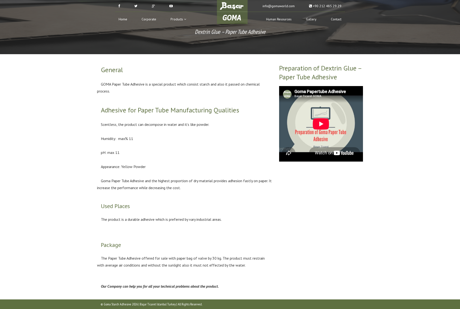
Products (177, 19)
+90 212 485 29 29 (326, 6)
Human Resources (279, 19)
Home (123, 19)
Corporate (149, 19)
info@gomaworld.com (278, 6)
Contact (336, 19)
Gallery (311, 19)
